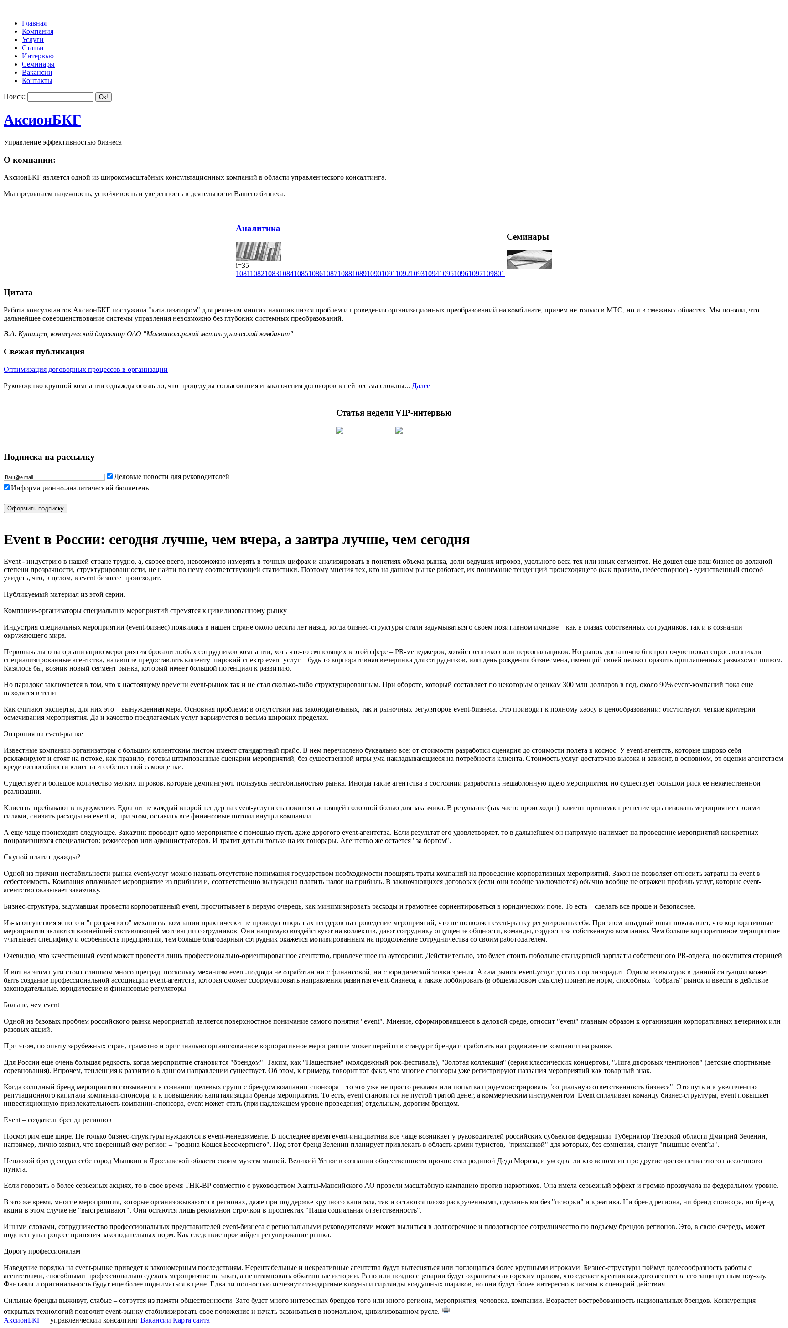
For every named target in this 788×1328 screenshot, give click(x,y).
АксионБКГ (42, 119)
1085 (301, 273)
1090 (374, 273)
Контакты (37, 80)
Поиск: (15, 96)
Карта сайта (191, 1320)
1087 (330, 273)
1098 (490, 273)
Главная (34, 23)
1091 (388, 273)
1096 (461, 273)
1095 (446, 273)
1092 (402, 273)
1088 (344, 273)
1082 (257, 273)
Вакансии (37, 72)
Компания (37, 31)
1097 (475, 273)
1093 (417, 273)
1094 (432, 273)
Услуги (33, 39)
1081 (243, 273)
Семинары (38, 64)
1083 (271, 273)
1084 (286, 273)
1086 (315, 273)
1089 (359, 273)
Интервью (38, 56)
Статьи (33, 48)
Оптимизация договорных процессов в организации (86, 369)
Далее (421, 386)
